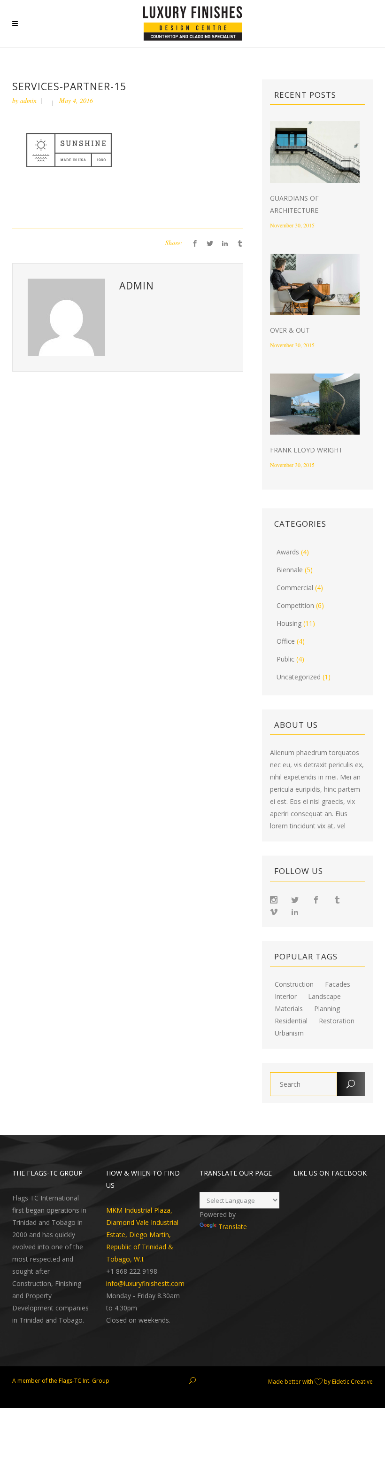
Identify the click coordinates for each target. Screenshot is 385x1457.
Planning (327, 1009)
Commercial (295, 587)
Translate (232, 1226)
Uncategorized (299, 676)
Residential (291, 1021)
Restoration (336, 1021)
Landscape (324, 996)
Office (286, 641)
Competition (295, 605)
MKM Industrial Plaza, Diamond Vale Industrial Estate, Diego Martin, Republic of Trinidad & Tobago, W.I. (142, 1234)
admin (28, 100)
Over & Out (290, 330)
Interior (286, 996)
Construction (294, 984)
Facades (337, 984)
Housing (289, 623)
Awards (288, 551)
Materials (289, 1009)
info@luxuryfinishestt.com (145, 1283)
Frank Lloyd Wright (306, 449)
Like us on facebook (330, 1173)
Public (285, 658)
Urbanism (289, 1033)
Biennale (290, 569)
